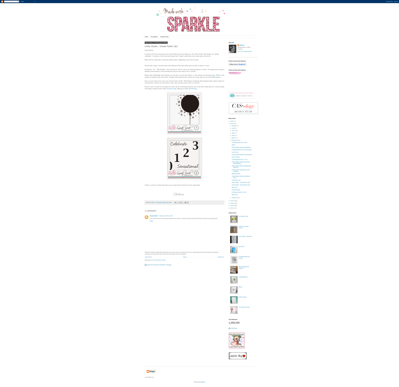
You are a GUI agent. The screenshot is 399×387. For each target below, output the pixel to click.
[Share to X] (183, 202)
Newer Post (148, 257)
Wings (233, 145)
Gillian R (242, 45)
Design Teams (164, 37)
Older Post (221, 257)
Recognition (154, 37)
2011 (232, 208)
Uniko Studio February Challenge (241, 147)
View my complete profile (245, 51)
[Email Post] (175, 202)
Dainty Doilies (243, 297)
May (233, 133)
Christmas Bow (236, 190)
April (233, 135)
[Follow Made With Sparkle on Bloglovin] (238, 65)
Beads (240, 287)
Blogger (203, 382)
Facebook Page (171, 88)
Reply (151, 221)
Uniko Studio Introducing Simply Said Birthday (241, 162)
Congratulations (243, 277)
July (233, 128)
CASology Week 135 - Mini (239, 142)
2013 (232, 203)
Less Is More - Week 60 (245, 236)
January (234, 197)
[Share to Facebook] (186, 202)
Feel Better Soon (243, 216)
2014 (232, 201)
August (234, 126)
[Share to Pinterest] (188, 202)
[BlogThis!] (181, 202)
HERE (218, 75)
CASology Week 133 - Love (239, 159)
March (234, 138)
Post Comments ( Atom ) (159, 260)
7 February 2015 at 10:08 (165, 216)
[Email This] (179, 202)
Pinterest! (194, 88)
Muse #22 (241, 246)
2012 (232, 205)
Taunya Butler (154, 216)
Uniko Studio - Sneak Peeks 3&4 (241, 182)
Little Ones (235, 194)
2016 (232, 121)
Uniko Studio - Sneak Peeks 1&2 (241, 185)
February (234, 140)
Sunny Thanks (236, 157)
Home (146, 37)
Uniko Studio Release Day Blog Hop (242, 154)
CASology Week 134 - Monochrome (242, 150)
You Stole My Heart (244, 307)
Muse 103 (234, 187)
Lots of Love (235, 152)
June (233, 130)
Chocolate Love (236, 180)
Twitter (186, 88)
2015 (232, 123)
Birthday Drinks (236, 173)
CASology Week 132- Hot (239, 192)
